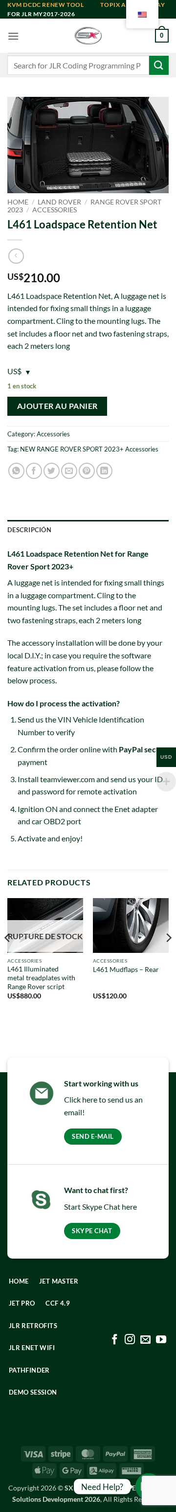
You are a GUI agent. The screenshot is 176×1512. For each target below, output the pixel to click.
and (53, 4)
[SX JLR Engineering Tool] (88, 36)
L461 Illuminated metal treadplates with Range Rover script (41, 977)
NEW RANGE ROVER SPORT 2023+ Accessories (89, 449)
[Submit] (159, 65)
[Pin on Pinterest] (87, 471)
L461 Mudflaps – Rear (126, 969)
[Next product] (15, 256)
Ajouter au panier (57, 406)
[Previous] (8, 957)
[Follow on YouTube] (161, 1340)
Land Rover (59, 202)
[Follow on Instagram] (130, 1340)
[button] (13, 36)
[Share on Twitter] (52, 471)
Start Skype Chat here (100, 1206)
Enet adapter (136, 808)
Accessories (54, 210)
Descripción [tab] (29, 530)
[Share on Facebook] (34, 471)
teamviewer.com (67, 779)
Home (17, 202)
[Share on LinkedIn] (104, 471)
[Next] (168, 957)
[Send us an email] (145, 1340)
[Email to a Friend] (69, 471)
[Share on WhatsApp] (16, 471)
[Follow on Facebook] (115, 1340)
